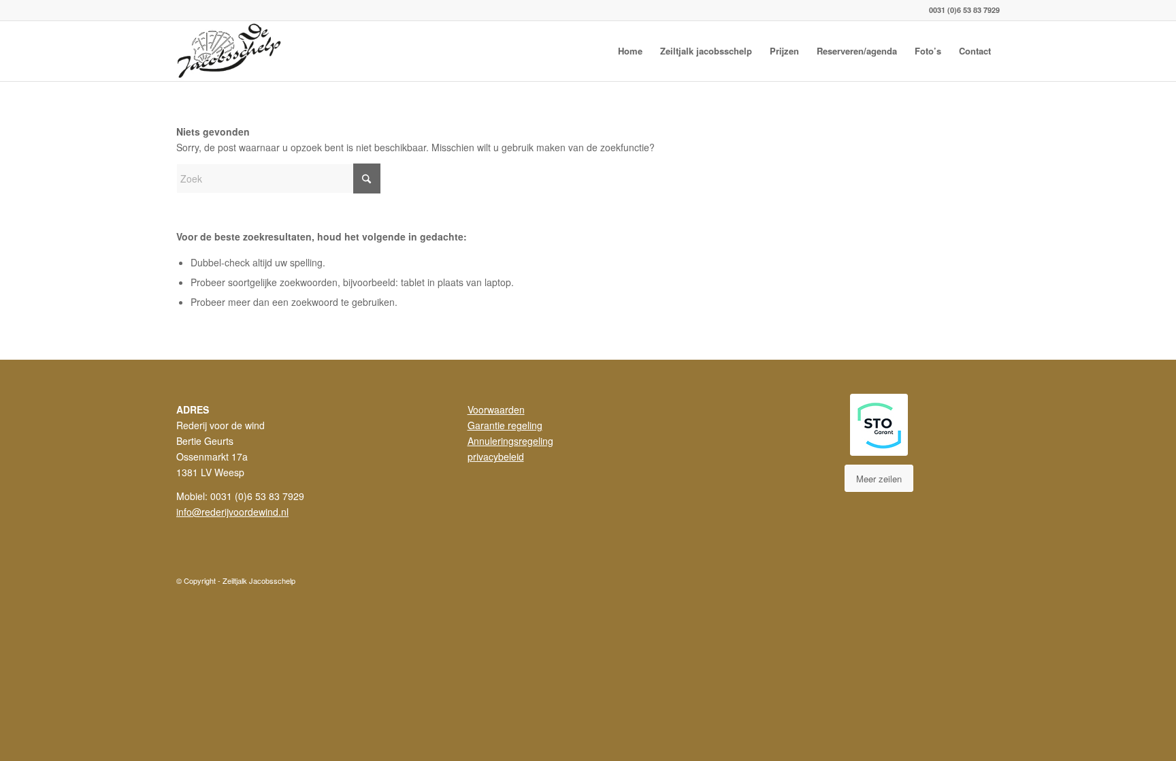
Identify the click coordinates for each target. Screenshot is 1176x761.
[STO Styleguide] (879, 425)
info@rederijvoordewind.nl (232, 511)
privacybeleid (496, 456)
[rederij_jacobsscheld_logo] (231, 51)
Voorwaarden (496, 409)
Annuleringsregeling (510, 441)
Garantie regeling (505, 425)
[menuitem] (630, 51)
